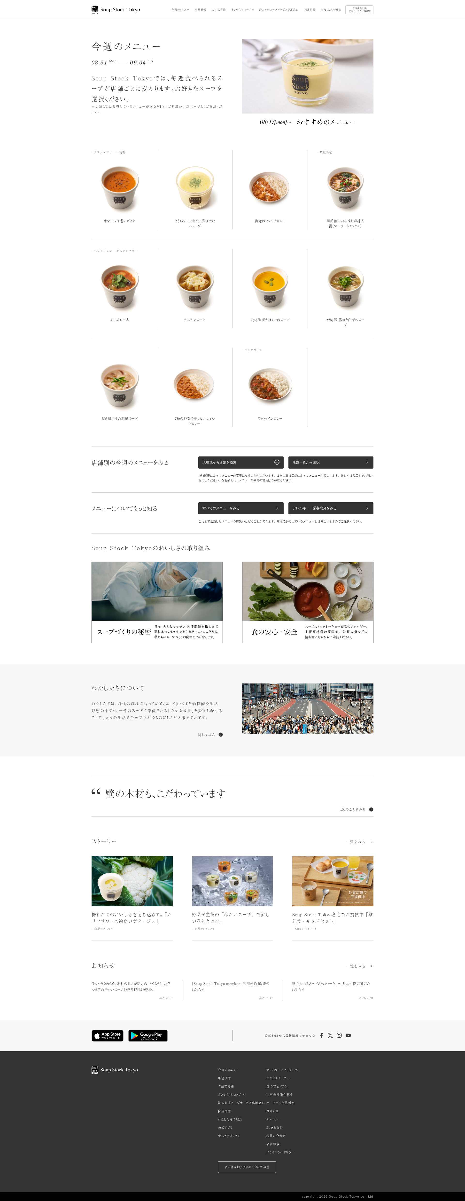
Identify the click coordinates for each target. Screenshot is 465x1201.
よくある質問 (274, 1127)
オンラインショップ (241, 9)
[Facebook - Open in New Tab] (322, 1036)
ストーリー (273, 1119)
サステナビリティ (229, 1136)
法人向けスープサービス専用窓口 (279, 9)
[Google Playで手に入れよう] (148, 1036)
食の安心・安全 (277, 1086)
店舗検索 (200, 9)
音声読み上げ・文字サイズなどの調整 (360, 9)
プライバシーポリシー (280, 1152)
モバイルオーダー (278, 1078)
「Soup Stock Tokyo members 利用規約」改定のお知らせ (231, 986)
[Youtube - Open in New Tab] (348, 1036)
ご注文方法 (219, 9)
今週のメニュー (180, 9)
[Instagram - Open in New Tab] (339, 1036)
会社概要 (273, 1144)
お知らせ (272, 1111)
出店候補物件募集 (279, 1094)
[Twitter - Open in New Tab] (330, 1036)
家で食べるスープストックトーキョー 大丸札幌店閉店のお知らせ (331, 986)
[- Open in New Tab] (307, 709)
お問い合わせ (276, 1136)
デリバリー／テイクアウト (282, 1070)
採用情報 (309, 9)
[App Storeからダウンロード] (108, 1036)
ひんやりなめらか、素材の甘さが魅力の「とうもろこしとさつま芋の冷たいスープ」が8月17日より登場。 (131, 986)
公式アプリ (225, 1127)
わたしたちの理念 (331, 9)
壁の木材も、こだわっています (165, 793)
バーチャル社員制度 (280, 1103)
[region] (232, 898)
